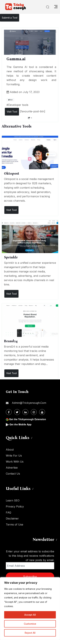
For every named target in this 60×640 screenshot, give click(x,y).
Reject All (30, 632)
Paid (10, 100)
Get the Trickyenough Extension (27, 419)
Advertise (12, 467)
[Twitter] (17, 412)
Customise (30, 623)
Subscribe (30, 576)
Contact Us (13, 473)
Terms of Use (14, 524)
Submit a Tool (9, 17)
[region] (30, 608)
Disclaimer (12, 518)
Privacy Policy (15, 506)
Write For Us (14, 455)
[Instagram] (34, 412)
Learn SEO (13, 500)
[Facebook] (9, 412)
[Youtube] (42, 412)
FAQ (8, 512)
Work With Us (15, 461)
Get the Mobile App (21, 424)
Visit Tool (12, 111)
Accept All (30, 614)
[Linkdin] (25, 412)
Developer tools (18, 104)
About (10, 449)
